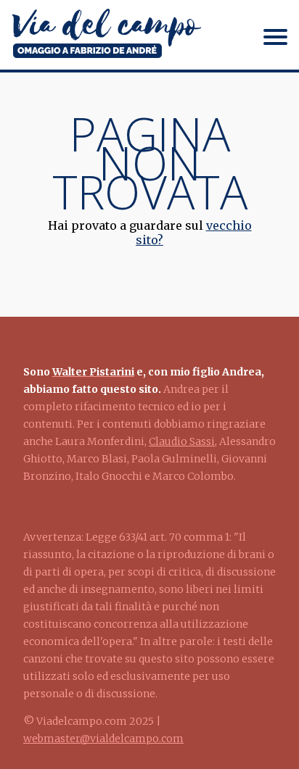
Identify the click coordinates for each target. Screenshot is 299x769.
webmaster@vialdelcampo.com (103, 738)
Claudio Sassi (182, 441)
